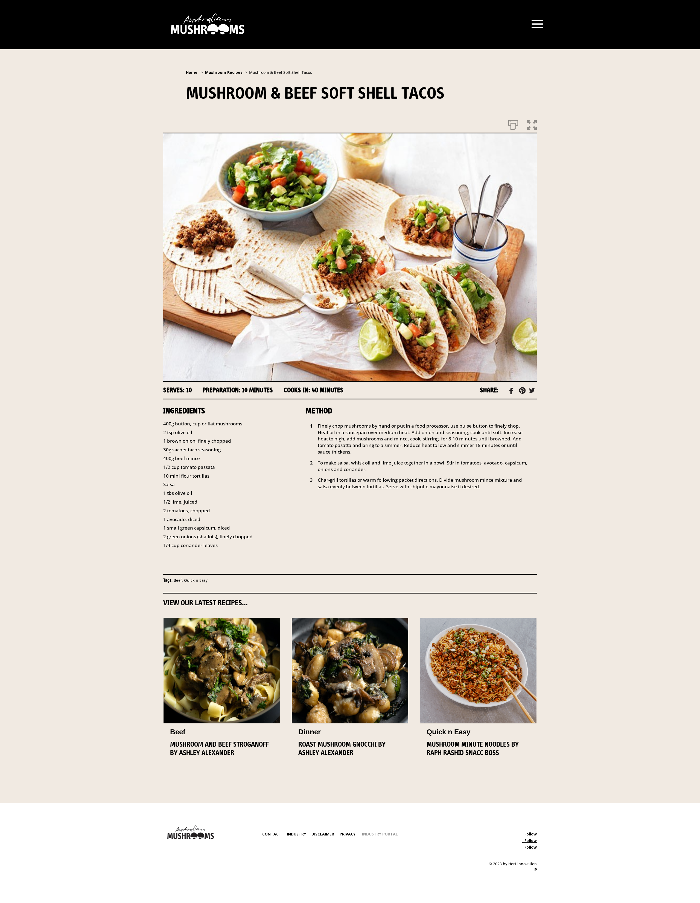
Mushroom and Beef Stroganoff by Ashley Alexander (219, 748)
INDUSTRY (296, 834)
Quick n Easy (448, 732)
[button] (532, 123)
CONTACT (271, 834)
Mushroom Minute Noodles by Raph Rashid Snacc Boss (473, 748)
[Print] (513, 123)
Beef (177, 732)
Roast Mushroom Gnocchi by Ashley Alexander (342, 748)
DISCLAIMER (322, 834)
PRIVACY (347, 834)
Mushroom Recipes (224, 72)
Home (191, 72)
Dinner (309, 732)
